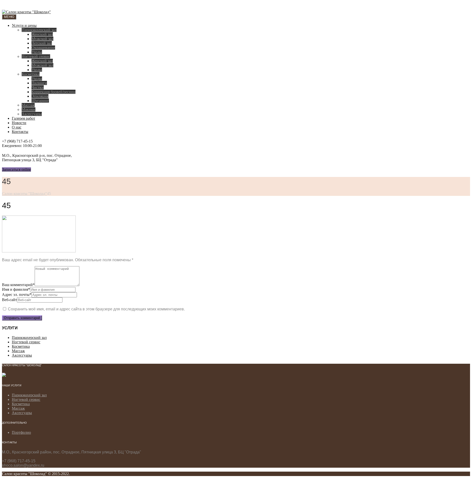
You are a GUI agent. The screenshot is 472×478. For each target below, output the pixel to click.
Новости (19, 123)
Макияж (28, 109)
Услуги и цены (24, 25)
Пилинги (39, 83)
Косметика (31, 74)
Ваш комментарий (18, 285)
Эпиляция (39, 96)
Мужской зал (42, 39)
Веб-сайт (9, 300)
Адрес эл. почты (16, 294)
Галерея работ (23, 118)
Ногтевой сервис (36, 56)
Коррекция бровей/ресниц (53, 92)
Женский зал (42, 34)
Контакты (20, 132)
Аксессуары (32, 114)
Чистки (37, 87)
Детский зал (41, 43)
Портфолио (21, 432)
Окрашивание (43, 47)
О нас (16, 127)
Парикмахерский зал (39, 30)
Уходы (36, 52)
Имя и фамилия (16, 289)
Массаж (28, 105)
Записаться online (16, 169)
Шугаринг (40, 101)
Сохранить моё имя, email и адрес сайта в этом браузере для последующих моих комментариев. (96, 309)
